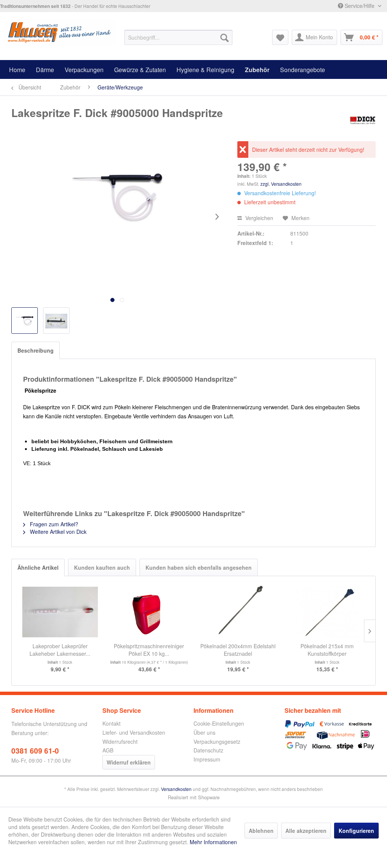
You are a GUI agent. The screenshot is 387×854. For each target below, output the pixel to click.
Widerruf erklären (129, 762)
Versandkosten (176, 789)
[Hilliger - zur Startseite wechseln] (60, 33)
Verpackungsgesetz (217, 741)
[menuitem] (178, 37)
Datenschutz (208, 750)
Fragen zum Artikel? (53, 524)
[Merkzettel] (280, 37)
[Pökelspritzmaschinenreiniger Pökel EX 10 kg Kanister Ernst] (149, 612)
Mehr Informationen (213, 842)
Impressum (207, 759)
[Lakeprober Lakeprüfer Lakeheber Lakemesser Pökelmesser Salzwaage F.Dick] (60, 612)
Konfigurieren (356, 830)
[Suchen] (224, 37)
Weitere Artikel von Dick (57, 531)
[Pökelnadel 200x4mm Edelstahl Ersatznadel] (238, 612)
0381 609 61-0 (35, 751)
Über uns (204, 732)
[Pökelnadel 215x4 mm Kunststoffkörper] (327, 612)
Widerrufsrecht (120, 741)
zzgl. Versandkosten (281, 183)
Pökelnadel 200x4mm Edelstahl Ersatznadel (238, 649)
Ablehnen (261, 830)
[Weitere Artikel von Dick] (362, 120)
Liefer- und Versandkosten (133, 732)
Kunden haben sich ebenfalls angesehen (199, 567)
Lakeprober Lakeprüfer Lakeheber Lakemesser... (59, 649)
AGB (107, 750)
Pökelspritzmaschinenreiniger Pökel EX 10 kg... (149, 649)
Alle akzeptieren (306, 830)
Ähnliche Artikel (38, 567)
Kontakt (111, 723)
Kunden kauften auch (102, 567)
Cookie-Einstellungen (219, 723)
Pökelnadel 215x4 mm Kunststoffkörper (327, 649)
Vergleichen (258, 218)
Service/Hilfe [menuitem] (359, 5)
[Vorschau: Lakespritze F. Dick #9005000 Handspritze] (24, 320)
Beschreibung (35, 350)
